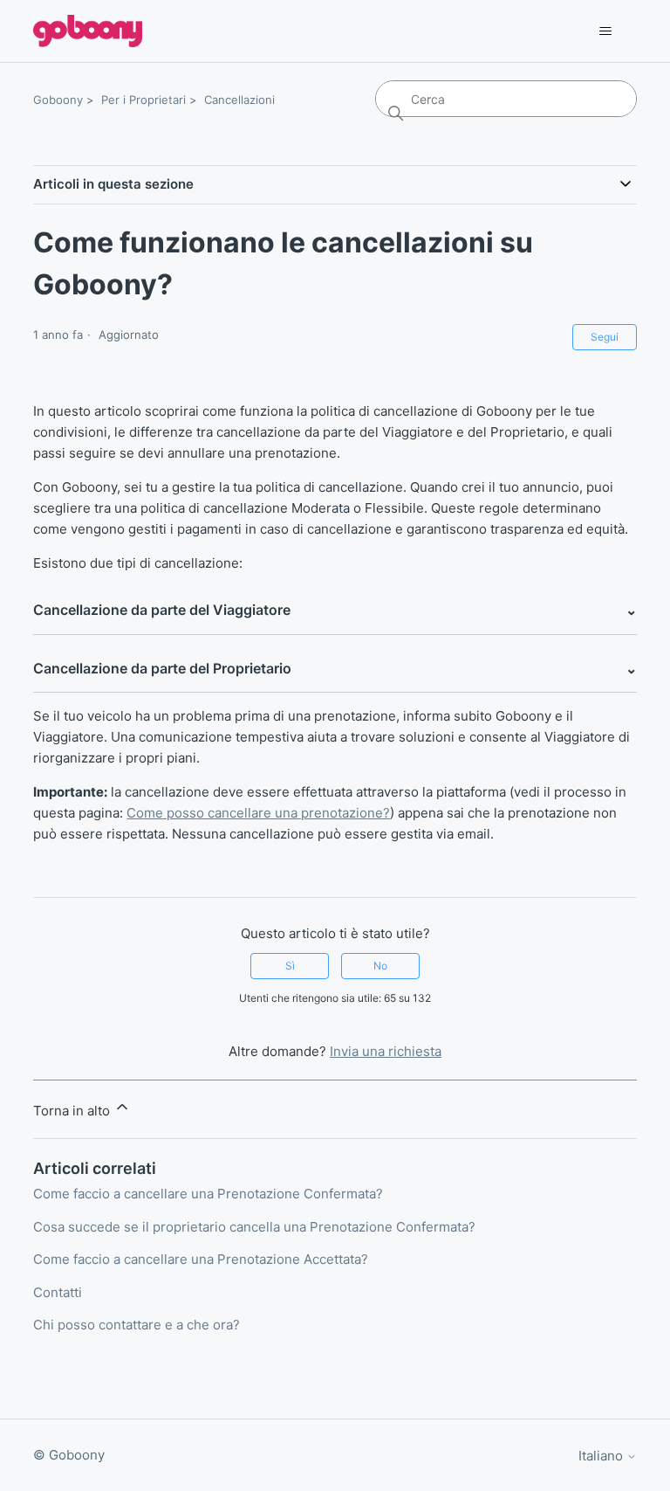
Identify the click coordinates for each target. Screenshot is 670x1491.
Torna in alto (73, 1110)
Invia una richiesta (385, 1051)
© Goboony (69, 1454)
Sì (290, 965)
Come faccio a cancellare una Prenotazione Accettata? (200, 1259)
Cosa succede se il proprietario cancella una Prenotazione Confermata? (254, 1226)
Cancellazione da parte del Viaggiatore (334, 609)
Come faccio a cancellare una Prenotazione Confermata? (208, 1193)
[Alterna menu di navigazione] (606, 31)
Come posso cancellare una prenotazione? (258, 812)
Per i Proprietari (143, 100)
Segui (605, 336)
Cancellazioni (239, 100)
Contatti (57, 1292)
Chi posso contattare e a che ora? (136, 1324)
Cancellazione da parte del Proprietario (334, 668)
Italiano (602, 1455)
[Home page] (87, 31)
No (380, 965)
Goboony (58, 100)
